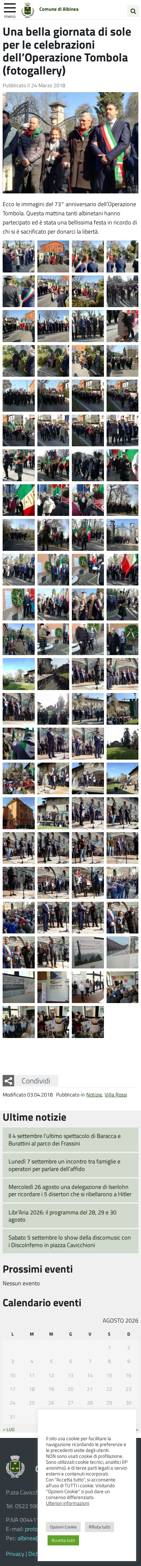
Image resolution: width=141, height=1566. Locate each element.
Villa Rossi (116, 1094)
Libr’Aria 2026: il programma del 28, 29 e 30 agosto (62, 1216)
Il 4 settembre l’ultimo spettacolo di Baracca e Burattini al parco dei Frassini (65, 1139)
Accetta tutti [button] (63, 1540)
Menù (9, 16)
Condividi (36, 1080)
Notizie (94, 1094)
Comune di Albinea (59, 8)
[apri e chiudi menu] (9, 7)
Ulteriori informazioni (67, 1503)
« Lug (9, 1429)
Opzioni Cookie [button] (63, 1527)
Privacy (15, 1554)
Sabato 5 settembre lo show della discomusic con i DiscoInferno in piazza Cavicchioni (70, 1241)
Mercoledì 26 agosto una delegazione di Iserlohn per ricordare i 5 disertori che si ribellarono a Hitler (70, 1190)
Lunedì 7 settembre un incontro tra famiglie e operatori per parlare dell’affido (64, 1165)
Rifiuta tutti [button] (99, 1527)
